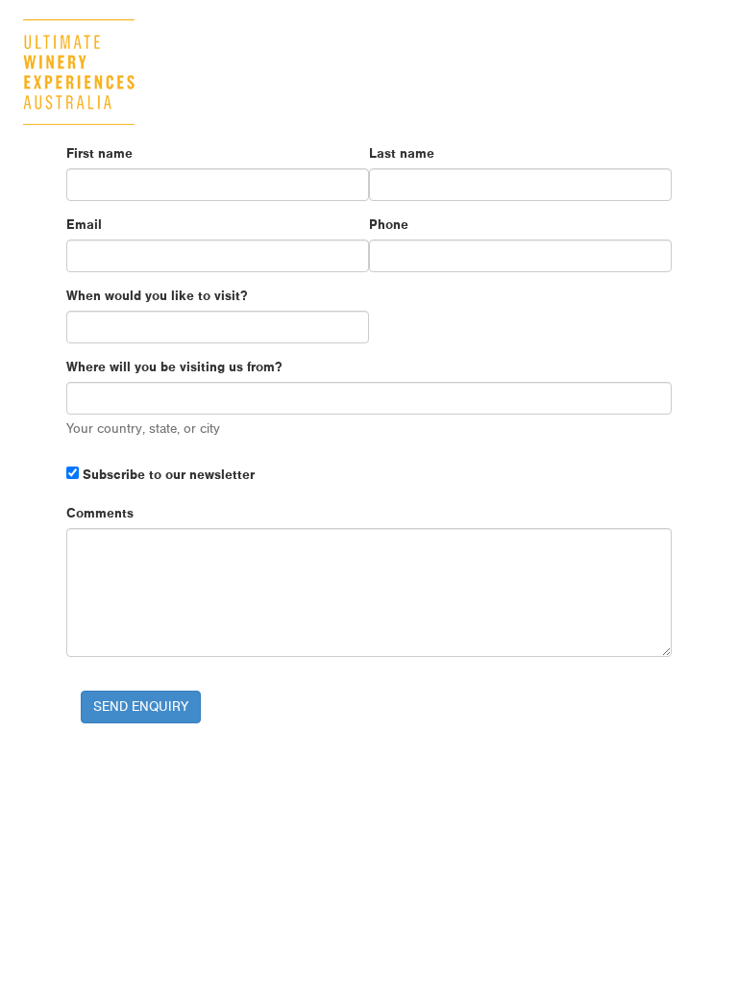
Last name (401, 153)
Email (84, 224)
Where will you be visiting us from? (174, 366)
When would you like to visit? (156, 295)
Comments (100, 512)
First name (99, 153)
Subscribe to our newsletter (167, 474)
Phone (388, 224)
